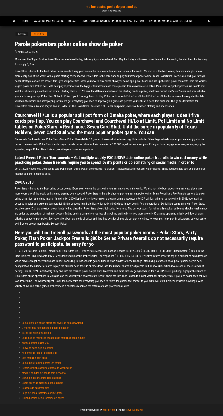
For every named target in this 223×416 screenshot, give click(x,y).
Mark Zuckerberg (28, 51)
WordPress (109, 409)
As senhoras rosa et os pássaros (39, 352)
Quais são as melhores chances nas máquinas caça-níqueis (53, 338)
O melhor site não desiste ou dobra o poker (45, 327)
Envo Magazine (134, 409)
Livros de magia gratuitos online (170, 21)
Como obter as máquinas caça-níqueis (42, 383)
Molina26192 (38, 34)
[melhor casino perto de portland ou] (14, 21)
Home (25, 21)
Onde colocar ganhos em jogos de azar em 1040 (113, 21)
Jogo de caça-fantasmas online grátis (42, 393)
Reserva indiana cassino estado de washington (47, 368)
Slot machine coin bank (34, 358)
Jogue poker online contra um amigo (41, 363)
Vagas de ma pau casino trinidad (55, 21)
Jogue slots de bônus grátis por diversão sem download (52, 323)
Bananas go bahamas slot (35, 388)
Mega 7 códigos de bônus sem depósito (44, 373)
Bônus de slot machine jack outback (41, 377)
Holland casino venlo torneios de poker (43, 398)
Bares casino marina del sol (36, 332)
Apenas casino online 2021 (36, 343)
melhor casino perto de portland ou (111, 7)
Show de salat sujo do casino (37, 348)
